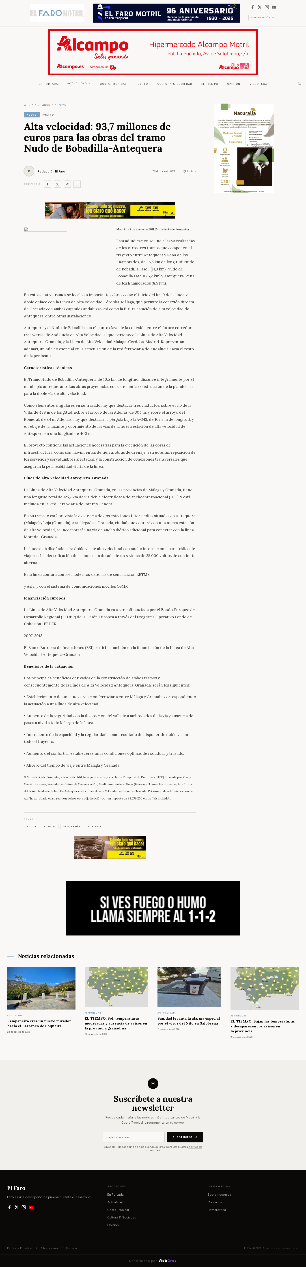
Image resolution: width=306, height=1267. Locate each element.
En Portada (48, 83)
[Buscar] (299, 83)
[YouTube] (274, 7)
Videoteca (258, 83)
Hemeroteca (217, 1210)
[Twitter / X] (57, 184)
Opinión (233, 83)
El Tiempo (209, 83)
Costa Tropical (113, 83)
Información (260, 17)
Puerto (142, 83)
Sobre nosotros (219, 1195)
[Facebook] (252, 7)
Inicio (32, 105)
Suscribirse (183, 1137)
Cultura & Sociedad (175, 83)
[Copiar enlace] (77, 184)
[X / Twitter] (259, 7)
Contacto (215, 1202)
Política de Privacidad (19, 1248)
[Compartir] (67, 184)
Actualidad (77, 83)
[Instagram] (267, 7)
